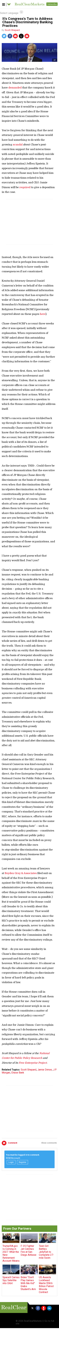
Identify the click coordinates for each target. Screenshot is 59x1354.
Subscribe (52, 4)
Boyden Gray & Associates (21, 873)
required (24, 187)
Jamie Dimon (44, 1069)
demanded (15, 87)
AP (55, 60)
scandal (17, 144)
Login (11, 1162)
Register (22, 1162)
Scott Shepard (12, 30)
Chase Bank (17, 1072)
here (42, 314)
